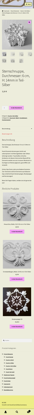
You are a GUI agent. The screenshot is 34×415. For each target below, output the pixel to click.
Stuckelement (23, 118)
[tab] (17, 128)
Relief (17, 118)
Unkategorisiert (8, 387)
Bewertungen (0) (7, 134)
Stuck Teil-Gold (10, 372)
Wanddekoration (8, 390)
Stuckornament (6, 120)
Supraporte (7, 384)
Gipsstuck (12, 118)
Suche (17, 412)
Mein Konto (5, 412)
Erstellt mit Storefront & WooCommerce (14, 405)
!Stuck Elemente (15, 11)
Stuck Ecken (7, 381)
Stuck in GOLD (10, 360)
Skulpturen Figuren (9, 375)
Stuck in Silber (10, 363)
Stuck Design (9, 357)
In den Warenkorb (16, 108)
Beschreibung (6, 129)
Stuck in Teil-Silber (25, 11)
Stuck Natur (9, 369)
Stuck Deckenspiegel (9, 378)
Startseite (6, 11)
